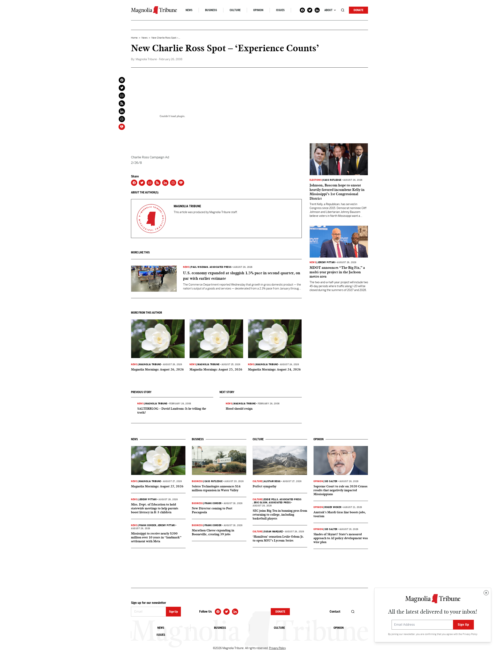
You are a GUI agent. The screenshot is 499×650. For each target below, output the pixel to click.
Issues (280, 10)
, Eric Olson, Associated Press (272, 502)
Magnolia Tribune (150, 364)
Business (211, 10)
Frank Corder (147, 525)
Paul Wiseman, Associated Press (211, 267)
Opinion (258, 10)
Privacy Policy (470, 634)
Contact (335, 611)
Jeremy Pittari (326, 262)
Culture (235, 10)
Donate (358, 10)
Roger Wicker (333, 507)
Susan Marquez (273, 531)
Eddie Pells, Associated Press (282, 499)
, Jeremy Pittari (165, 525)
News (189, 10)
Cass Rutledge (332, 180)
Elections (316, 180)
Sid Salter (331, 481)
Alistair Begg (272, 481)
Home (134, 37)
